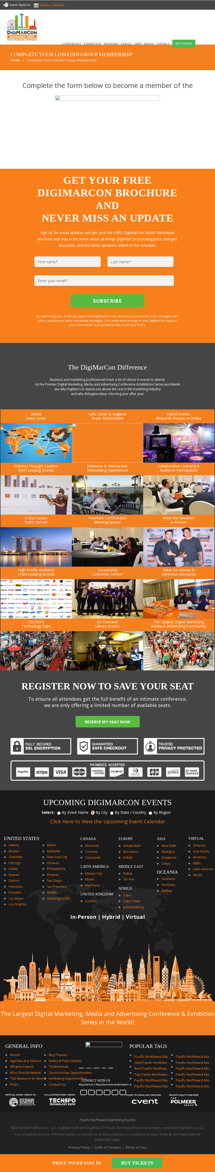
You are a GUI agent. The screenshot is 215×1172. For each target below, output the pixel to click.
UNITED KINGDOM (96, 894)
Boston (14, 851)
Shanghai (168, 851)
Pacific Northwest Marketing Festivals (194, 1056)
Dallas (13, 869)
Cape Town (131, 901)
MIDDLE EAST (131, 867)
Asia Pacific (201, 851)
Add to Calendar (52, 5)
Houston (15, 892)
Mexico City (93, 873)
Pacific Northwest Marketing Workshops (194, 1086)
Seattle (52, 892)
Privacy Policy (79, 1147)
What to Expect (22, 1066)
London (91, 901)
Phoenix (53, 875)
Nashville (53, 851)
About (14, 1054)
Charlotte (16, 857)
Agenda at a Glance (25, 1060)
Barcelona (130, 851)
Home (15, 60)
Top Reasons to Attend (28, 1078)
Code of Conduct (107, 1147)
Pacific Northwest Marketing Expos (152, 1086)
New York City (57, 857)
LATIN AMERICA (94, 867)
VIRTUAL (196, 839)
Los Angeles (17, 904)
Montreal (92, 845)
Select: (48, 812)
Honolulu (15, 886)
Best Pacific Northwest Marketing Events (152, 1068)
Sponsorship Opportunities (70, 1072)
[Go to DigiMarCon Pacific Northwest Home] (22, 41)
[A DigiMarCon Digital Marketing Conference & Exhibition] (103, 1045)
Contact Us (57, 1084)
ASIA (161, 839)
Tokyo (166, 863)
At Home (199, 857)
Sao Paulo (92, 885)
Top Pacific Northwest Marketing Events (152, 1074)
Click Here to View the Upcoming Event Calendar (107, 821)
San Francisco (57, 886)
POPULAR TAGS (148, 1046)
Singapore (169, 857)
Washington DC (58, 898)
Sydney (167, 890)
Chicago (15, 863)
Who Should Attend (25, 1072)
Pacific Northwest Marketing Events (152, 1056)
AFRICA (125, 888)
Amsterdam (132, 845)
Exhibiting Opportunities (68, 1078)
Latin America (203, 869)
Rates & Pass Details (65, 1060)
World (197, 875)
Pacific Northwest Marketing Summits (194, 1080)
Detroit (14, 880)
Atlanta (14, 845)
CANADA (88, 839)
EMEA (197, 863)
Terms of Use (136, 1147)
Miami (51, 845)
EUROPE (126, 839)
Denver (14, 875)
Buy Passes (58, 1054)
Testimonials (59, 1066)
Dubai (127, 873)
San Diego (54, 880)
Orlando (53, 863)
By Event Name (75, 812)
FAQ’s (14, 1084)
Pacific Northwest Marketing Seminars (194, 1074)
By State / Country (130, 812)
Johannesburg (133, 907)
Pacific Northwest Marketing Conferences (152, 1080)
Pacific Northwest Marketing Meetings (194, 1062)
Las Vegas (16, 898)
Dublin (128, 857)
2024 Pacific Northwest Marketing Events (152, 1062)
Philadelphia (56, 869)
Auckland (168, 879)
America (199, 845)
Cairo (127, 895)
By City (102, 812)
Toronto (91, 851)
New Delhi (169, 845)
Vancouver (93, 857)
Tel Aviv (129, 879)
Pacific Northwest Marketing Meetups (194, 1068)
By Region (162, 812)
